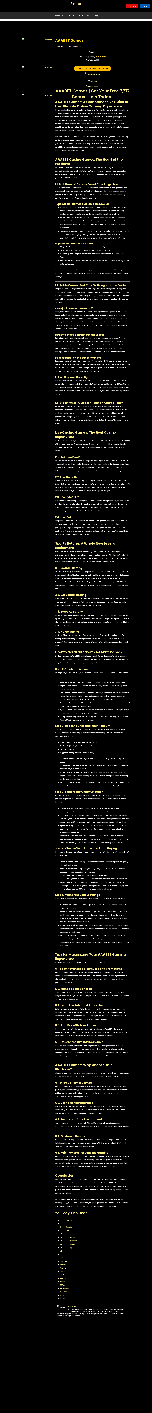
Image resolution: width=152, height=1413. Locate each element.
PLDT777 (63, 1275)
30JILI (62, 1299)
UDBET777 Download (68, 1241)
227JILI (62, 1285)
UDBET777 (64, 1234)
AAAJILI (63, 1268)
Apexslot (63, 1278)
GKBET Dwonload (67, 1223)
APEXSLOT (64, 1264)
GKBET (62, 1217)
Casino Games (59, 16)
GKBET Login (65, 1230)
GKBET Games (66, 1220)
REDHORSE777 (66, 1288)
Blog (96, 16)
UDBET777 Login (66, 1247)
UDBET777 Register (68, 1244)
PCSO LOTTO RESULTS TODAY (80, 16)
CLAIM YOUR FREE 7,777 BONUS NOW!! (92, 68)
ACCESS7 (64, 1271)
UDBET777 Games (67, 1237)
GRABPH (63, 1292)
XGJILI (62, 1295)
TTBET (62, 1281)
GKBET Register (66, 1227)
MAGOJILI (64, 1261)
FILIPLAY (63, 1258)
